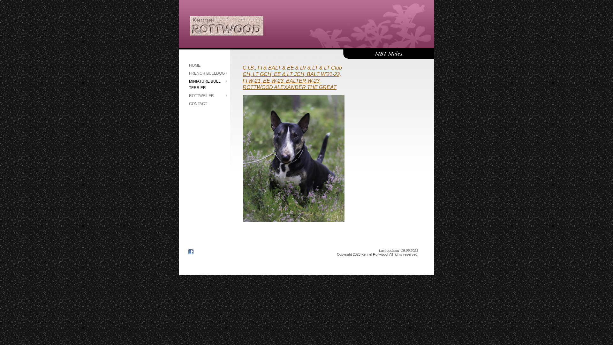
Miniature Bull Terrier (205, 84)
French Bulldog (207, 73)
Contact (198, 103)
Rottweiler (201, 96)
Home (195, 65)
